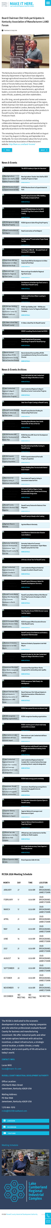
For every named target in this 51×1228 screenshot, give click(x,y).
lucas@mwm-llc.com (11, 1068)
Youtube (11, 1133)
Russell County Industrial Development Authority (21, 1214)
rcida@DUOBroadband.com (14, 1110)
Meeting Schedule (10, 1145)
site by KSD (45, 1214)
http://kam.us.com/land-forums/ (22, 144)
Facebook (11, 1127)
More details (25, 202)
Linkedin (11, 1121)
